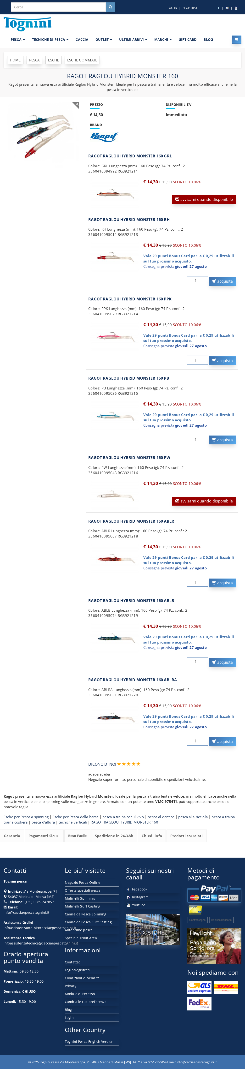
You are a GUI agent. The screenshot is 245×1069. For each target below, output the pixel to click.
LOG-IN (172, 8)
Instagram (140, 897)
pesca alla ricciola (193, 816)
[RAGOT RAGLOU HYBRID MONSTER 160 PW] (114, 495)
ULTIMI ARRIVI (132, 39)
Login (69, 1017)
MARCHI (161, 39)
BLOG (208, 39)
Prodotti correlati (186, 835)
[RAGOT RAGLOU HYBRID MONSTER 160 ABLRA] (114, 718)
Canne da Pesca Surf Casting (88, 922)
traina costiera (16, 822)
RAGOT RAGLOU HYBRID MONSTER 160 (124, 822)
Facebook (139, 889)
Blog (68, 1009)
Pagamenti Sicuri (44, 835)
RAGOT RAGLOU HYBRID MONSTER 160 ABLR (131, 521)
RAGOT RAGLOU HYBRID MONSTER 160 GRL (130, 156)
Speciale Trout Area (81, 938)
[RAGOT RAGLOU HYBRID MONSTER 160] (43, 134)
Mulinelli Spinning (80, 898)
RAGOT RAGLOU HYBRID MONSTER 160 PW (129, 457)
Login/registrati (77, 970)
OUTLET (102, 39)
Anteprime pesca (79, 930)
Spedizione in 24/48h (114, 835)
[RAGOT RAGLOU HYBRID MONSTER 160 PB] (114, 416)
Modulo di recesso (80, 993)
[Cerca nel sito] (110, 7)
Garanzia (12, 835)
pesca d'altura (43, 822)
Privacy (70, 986)
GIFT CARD (187, 39)
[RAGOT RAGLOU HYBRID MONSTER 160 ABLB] (114, 638)
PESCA (16, 39)
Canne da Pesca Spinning (85, 914)
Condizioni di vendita (82, 978)
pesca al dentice (161, 816)
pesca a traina (223, 816)
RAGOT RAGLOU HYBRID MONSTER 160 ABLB (131, 600)
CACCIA (82, 39)
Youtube (138, 905)
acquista (224, 281)
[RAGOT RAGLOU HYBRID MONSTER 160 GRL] (114, 194)
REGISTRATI (190, 8)
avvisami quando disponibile (206, 199)
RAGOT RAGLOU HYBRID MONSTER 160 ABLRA (132, 679)
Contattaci (73, 962)
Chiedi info (152, 835)
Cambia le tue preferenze (85, 1001)
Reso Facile (77, 835)
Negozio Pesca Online (82, 882)
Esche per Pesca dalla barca (75, 816)
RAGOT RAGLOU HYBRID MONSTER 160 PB (128, 378)
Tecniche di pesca (49, 39)
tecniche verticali (73, 822)
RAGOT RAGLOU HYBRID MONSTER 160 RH (128, 219)
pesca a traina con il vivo (123, 816)
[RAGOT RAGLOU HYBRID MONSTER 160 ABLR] (114, 559)
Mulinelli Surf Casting (82, 906)
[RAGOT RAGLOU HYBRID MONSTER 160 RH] (114, 257)
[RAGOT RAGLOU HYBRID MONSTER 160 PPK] (114, 337)
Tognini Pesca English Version (89, 1041)
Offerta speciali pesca (82, 890)
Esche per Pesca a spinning (26, 816)
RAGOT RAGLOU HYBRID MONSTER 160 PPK (130, 299)
